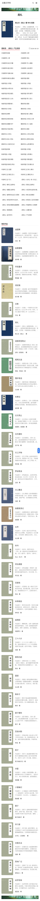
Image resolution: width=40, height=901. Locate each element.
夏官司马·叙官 (25, 129)
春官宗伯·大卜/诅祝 (27, 124)
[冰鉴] (7, 774)
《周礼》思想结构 (6, 210)
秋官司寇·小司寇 (6, 154)
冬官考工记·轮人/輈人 (27, 169)
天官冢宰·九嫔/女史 (27, 73)
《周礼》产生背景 (13, 48)
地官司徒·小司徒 (26, 83)
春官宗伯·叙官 (25, 103)
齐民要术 (18, 267)
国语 (17, 676)
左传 (17, 527)
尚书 (17, 546)
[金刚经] (7, 625)
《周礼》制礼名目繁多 (27, 195)
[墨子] (7, 811)
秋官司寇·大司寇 (26, 149)
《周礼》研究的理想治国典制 (10, 205)
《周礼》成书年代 (6, 215)
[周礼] (7, 328)
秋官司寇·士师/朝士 (27, 154)
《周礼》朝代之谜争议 (8, 184)
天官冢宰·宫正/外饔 (7, 63)
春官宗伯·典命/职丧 (7, 119)
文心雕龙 (18, 490)
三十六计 (18, 639)
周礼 (17, 322)
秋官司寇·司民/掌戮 (7, 159)
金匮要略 (18, 248)
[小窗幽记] (7, 793)
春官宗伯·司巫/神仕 (7, 129)
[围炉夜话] (7, 384)
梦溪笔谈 (18, 471)
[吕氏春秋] (7, 440)
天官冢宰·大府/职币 (27, 68)
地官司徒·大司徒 (6, 83)
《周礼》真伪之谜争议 (27, 184)
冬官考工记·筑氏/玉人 (8, 174)
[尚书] (7, 551)
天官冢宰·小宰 (5, 58)
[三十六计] (7, 644)
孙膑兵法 (18, 843)
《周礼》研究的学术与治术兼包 (10, 200)
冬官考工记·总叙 (6, 169)
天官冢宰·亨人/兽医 (27, 63)
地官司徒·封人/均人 (27, 88)
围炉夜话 (18, 378)
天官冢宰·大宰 (25, 53)
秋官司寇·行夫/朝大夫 (27, 164)
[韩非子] (7, 700)
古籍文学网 (6, 3)
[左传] (7, 532)
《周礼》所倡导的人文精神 (29, 205)
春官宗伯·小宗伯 (26, 108)
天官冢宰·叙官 (5, 53)
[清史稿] (7, 291)
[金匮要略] (7, 254)
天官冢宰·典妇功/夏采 (8, 78)
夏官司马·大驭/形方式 (8, 144)
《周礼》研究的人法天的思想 (29, 200)
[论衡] (7, 309)
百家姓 (17, 583)
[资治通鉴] (7, 570)
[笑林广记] (7, 867)
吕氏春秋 (18, 434)
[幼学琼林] (7, 886)
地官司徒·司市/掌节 (27, 93)
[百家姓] (7, 588)
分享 (38, 450)
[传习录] (7, 830)
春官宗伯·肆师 (5, 114)
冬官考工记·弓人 (6, 179)
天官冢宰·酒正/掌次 (7, 68)
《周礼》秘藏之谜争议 (8, 189)
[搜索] (33, 3)
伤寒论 (17, 397)
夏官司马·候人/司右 (7, 139)
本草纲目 (18, 601)
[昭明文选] (7, 365)
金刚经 (17, 620)
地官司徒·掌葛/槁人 (7, 103)
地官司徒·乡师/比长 (7, 88)
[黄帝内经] (7, 663)
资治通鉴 (18, 564)
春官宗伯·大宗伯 (6, 108)
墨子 (17, 806)
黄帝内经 (18, 657)
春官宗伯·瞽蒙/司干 (7, 124)
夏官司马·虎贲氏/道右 (27, 139)
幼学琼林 (18, 880)
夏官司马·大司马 (6, 134)
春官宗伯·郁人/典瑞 (27, 114)
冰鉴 (17, 769)
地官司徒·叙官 (25, 78)
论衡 (17, 304)
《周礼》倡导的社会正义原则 (10, 195)
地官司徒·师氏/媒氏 (7, 93)
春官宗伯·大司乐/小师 (27, 119)
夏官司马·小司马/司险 (27, 134)
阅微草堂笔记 (20, 341)
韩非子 (17, 694)
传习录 (17, 824)
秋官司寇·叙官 (5, 149)
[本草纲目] (7, 607)
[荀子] (7, 756)
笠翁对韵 (18, 731)
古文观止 (18, 415)
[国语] (7, 681)
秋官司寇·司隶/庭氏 (27, 159)
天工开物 (18, 453)
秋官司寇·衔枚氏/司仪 (8, 164)
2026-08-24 (34, 48)
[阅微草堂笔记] (7, 347)
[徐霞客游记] (7, 514)
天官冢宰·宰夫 (25, 58)
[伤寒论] (7, 402)
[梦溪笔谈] (7, 477)
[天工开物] (7, 458)
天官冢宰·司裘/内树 (7, 73)
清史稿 (17, 285)
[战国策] (7, 235)
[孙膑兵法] (7, 849)
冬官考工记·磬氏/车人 (27, 174)
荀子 (17, 750)
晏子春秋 (18, 713)
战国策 (17, 230)
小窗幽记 (18, 787)
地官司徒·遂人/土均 (7, 98)
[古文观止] (7, 421)
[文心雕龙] (7, 495)
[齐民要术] (7, 272)
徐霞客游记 (19, 508)
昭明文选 (18, 360)
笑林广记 (18, 862)
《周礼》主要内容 (26, 210)
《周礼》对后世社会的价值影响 (30, 189)
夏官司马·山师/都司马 (27, 144)
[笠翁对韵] (7, 737)
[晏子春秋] (7, 718)
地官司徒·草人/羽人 (27, 98)
